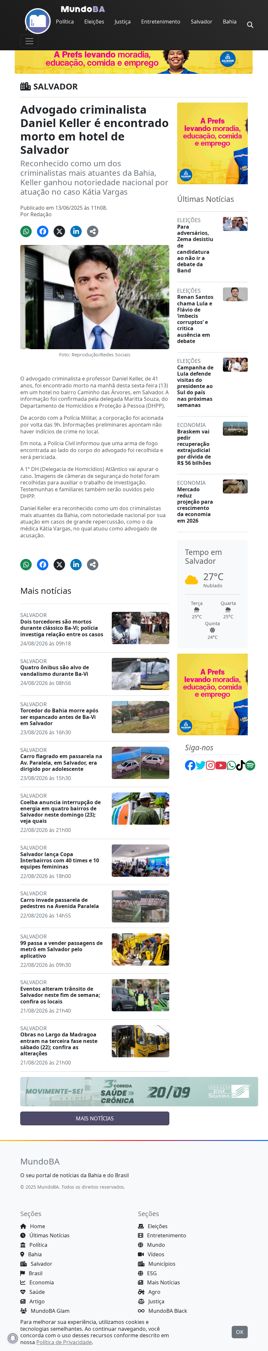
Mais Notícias (163, 1282)
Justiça (123, 21)
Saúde (36, 1291)
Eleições (94, 21)
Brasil (34, 1273)
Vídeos (155, 1254)
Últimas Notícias (49, 1235)
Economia (41, 1282)
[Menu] (29, 41)
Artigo (36, 1301)
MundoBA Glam (49, 1310)
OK (239, 1332)
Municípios (161, 1263)
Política (65, 21)
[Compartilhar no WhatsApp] (26, 231)
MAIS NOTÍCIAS (95, 1118)
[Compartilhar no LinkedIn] (76, 231)
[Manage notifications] (13, 1338)
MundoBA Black (167, 1310)
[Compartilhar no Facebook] (42, 231)
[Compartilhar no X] (59, 231)
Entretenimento (160, 21)
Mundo (155, 1244)
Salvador (201, 21)
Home (37, 1226)
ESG (151, 1273)
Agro (153, 1291)
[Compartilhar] (92, 231)
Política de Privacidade (64, 1342)
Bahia (230, 21)
